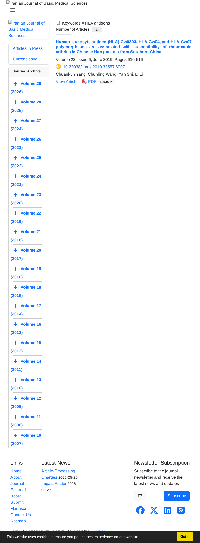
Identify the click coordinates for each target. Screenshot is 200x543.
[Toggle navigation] (98, 10)
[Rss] (181, 512)
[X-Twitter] (154, 512)
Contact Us (20, 515)
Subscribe (176, 495)
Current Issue (25, 59)
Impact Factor (53, 483)
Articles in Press (28, 48)
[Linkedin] (167, 512)
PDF (100, 81)
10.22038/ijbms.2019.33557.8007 (94, 67)
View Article (67, 81)
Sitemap (18, 521)
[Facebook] (140, 512)
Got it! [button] (185, 537)
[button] (141, 537)
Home (16, 471)
